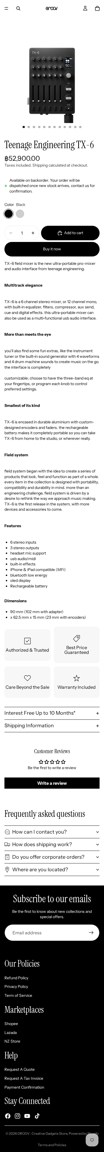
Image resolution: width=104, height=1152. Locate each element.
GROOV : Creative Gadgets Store (42, 1133)
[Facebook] (7, 1116)
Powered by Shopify (84, 1133)
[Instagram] (17, 1116)
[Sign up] (91, 933)
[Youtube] (27, 1116)
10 (70, 126)
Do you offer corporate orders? (48, 857)
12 (80, 126)
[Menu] (6, 8)
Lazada (10, 1032)
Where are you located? (40, 870)
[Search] (18, 8)
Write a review (52, 783)
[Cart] (97, 8)
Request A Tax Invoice (23, 1078)
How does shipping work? (42, 844)
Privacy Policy (16, 986)
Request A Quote (19, 1069)
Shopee (11, 1023)
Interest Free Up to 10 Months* (39, 713)
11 (75, 126)
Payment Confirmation (24, 1086)
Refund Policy (16, 977)
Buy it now (52, 248)
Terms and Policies (52, 1145)
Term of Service (18, 995)
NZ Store (12, 1041)
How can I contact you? (39, 832)
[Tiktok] (37, 1116)
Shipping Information (29, 726)
